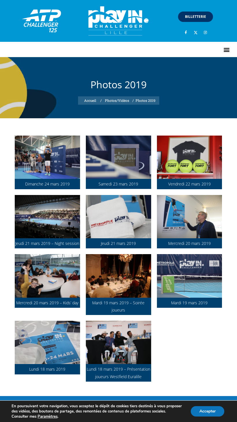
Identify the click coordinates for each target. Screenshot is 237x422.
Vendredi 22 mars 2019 (189, 184)
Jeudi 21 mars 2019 (118, 243)
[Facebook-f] (185, 32)
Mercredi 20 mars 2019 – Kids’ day (47, 302)
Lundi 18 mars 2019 (47, 369)
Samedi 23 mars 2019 (118, 184)
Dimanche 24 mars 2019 (47, 184)
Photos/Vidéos (117, 100)
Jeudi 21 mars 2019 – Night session (47, 243)
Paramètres (48, 416)
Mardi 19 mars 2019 (189, 302)
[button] (226, 49)
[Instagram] (205, 32)
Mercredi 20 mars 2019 (189, 243)
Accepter (207, 411)
